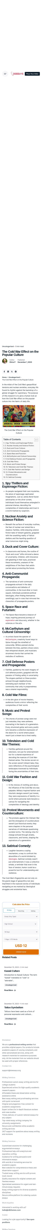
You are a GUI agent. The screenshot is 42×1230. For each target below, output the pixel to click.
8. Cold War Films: (12, 461)
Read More (8, 990)
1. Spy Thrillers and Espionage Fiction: (19, 443)
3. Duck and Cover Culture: (15, 448)
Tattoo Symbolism (13, 1007)
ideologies (13, 859)
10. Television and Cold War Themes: (19, 467)
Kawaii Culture (12, 971)
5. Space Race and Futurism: (15, 453)
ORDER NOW (21, 952)
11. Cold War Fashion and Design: (17, 469)
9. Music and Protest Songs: (15, 464)
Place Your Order (32, 74)
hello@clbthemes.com (11, 1210)
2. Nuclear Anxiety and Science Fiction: (19, 445)
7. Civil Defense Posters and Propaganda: (20, 459)
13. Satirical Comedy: (14, 477)
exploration (10, 620)
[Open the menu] (5, 74)
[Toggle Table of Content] (35, 440)
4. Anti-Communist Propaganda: (17, 451)
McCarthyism (11, 639)
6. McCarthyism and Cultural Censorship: (20, 456)
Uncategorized (8, 346)
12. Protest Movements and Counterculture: (16, 473)
